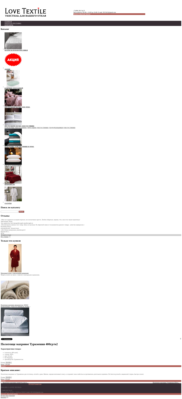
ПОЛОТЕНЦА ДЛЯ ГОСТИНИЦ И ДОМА (15, 306)
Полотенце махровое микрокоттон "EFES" (14, 305)
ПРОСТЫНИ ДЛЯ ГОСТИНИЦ (38, 128)
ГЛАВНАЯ (8, 21)
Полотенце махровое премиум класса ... (15, 382)
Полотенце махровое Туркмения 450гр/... (166, 382)
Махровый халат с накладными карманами (15, 273)
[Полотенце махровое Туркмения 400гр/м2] (15, 335)
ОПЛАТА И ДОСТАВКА (13, 23)
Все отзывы (4, 237)
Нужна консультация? (8, 395)
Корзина (3, 397)
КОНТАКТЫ (9, 25)
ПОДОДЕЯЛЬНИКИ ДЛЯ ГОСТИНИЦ (62, 128)
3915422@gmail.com (34, 384)
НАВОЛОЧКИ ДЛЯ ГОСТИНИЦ (16, 128)
